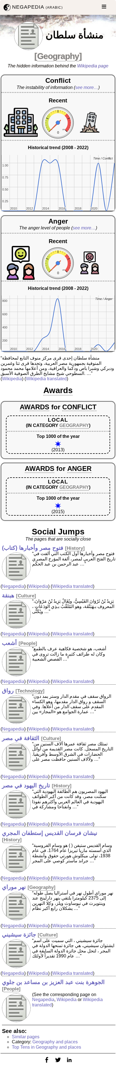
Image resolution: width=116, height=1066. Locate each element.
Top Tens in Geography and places (46, 1047)
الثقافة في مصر (20, 738)
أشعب (9, 643)
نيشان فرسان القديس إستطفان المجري (49, 833)
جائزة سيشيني (19, 934)
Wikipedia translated (46, 378)
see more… (86, 87)
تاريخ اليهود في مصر (26, 785)
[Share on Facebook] (47, 1063)
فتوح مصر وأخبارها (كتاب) (32, 548)
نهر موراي (14, 887)
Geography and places (55, 1041)
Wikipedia (12, 378)
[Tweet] (58, 1063)
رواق (8, 690)
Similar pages (25, 1036)
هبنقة (8, 595)
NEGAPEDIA (37, 7)
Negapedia (13, 586)
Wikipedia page (92, 66)
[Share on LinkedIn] (69, 1063)
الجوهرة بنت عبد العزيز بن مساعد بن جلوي (53, 982)
